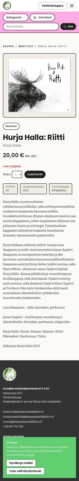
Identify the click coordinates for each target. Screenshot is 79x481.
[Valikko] (72, 5)
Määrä (6, 174)
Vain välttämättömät (25, 471)
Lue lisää (29, 454)
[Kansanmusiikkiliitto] (7, 6)
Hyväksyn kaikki (21, 463)
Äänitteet (26, 46)
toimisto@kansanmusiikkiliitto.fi (23, 411)
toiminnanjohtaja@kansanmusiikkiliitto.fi (28, 416)
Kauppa (8, 46)
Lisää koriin (35, 174)
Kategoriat (13, 17)
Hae (70, 26)
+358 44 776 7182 (13, 426)
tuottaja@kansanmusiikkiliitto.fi (22, 421)
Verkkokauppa (52, 6)
